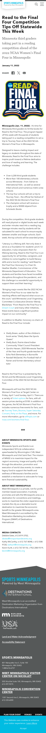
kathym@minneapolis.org (19, 544)
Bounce (21, 410)
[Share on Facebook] (13, 72)
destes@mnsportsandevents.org (17, 538)
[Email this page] (24, 72)
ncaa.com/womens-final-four (15, 419)
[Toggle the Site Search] (36, 4)
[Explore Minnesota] (13, 615)
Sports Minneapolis (17, 657)
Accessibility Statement (13, 642)
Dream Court (8, 308)
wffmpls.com (31, 416)
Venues (28, 715)
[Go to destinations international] (17, 593)
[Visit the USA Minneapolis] (9, 625)
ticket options (19, 398)
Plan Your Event (12, 715)
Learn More (31, 723)
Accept (23, 728)
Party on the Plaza (19, 413)
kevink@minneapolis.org (13, 551)
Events (38, 715)
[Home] (13, 4)
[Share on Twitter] (18, 72)
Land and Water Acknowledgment (19, 636)
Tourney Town (11, 410)
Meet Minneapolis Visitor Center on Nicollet (21, 674)
